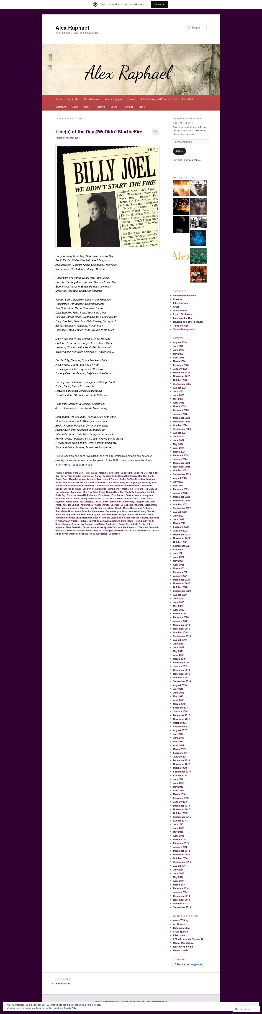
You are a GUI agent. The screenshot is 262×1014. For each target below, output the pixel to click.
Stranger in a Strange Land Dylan (88, 524)
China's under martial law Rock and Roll (127, 488)
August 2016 (180, 775)
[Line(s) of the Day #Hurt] (198, 188)
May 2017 (178, 741)
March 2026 (179, 361)
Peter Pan (60, 514)
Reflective (100, 106)
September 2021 (182, 545)
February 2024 (181, 455)
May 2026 (178, 353)
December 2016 (181, 760)
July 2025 (178, 391)
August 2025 (180, 387)
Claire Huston (180, 931)
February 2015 (181, 843)
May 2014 (178, 877)
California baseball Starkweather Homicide (117, 485)
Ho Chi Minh (116, 498)
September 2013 (182, 907)
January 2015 (180, 847)
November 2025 (181, 376)
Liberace (115, 504)
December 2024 (181, 417)
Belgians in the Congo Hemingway (120, 476)
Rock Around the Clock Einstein (109, 517)
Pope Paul (86, 514)
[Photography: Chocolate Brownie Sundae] (198, 207)
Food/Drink (187, 99)
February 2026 (181, 365)
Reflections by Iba (183, 946)
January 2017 (180, 756)
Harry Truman (73, 498)
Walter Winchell (93, 530)
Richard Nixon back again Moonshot (73, 517)
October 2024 (180, 425)
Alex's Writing (180, 920)
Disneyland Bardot (144, 492)
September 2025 (182, 384)
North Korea (74, 511)
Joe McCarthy (101, 501)
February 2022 (181, 526)
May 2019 (178, 651)
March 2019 (179, 658)
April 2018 (178, 700)
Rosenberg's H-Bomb (137, 517)
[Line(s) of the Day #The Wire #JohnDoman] (198, 222)
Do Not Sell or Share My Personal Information (144, 1001)
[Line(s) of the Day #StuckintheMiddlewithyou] (198, 275)
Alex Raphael (72, 27)
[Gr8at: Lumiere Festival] (181, 225)
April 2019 (178, 655)
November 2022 (181, 500)
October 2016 (180, 767)
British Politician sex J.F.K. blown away (105, 482)
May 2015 (178, 831)
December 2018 (181, 670)
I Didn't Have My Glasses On (188, 939)
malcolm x (73, 508)
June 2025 (178, 395)
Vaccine (81, 530)
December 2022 (181, 496)
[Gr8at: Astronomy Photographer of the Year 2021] (198, 238)
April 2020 (178, 609)
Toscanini (143, 527)
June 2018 (178, 692)
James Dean (72, 501)
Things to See (180, 325)
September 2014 (182, 862)
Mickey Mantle (114, 508)
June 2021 (178, 557)
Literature (61, 106)
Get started (159, 4)
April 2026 (178, 357)
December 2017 (181, 715)
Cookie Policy (71, 1008)
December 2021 (181, 534)
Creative (177, 299)
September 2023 (182, 474)
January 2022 (180, 530)
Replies (114, 533)
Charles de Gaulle (72, 488)
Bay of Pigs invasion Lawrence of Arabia (81, 476)
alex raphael (115, 472)
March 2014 (179, 884)
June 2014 (178, 873)
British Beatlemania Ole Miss (70, 482)
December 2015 (181, 805)
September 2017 (182, 726)
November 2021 (181, 538)
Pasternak (111, 511)
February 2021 (181, 572)
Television (128, 106)
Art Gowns (179, 924)
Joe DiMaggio (86, 501)
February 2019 (181, 662)
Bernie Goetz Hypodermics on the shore (75, 479)
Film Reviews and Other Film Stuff (159, 99)
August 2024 (180, 432)
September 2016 (182, 771)
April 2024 (178, 448)
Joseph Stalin (142, 501)
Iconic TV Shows (182, 314)
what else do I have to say (82, 533)
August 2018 (180, 685)
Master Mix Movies (183, 942)
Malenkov (85, 508)
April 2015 (178, 835)
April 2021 (178, 564)
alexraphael (128, 472)
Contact (131, 99)
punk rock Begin (109, 514)
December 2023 (181, 462)
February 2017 (181, 752)
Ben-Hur (142, 476)
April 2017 (178, 745)
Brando (114, 479)
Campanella (146, 485)
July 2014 (178, 869)
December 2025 (181, 372)
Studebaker (112, 524)
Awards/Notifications (184, 295)
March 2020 (179, 613)
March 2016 (179, 794)
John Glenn (115, 501)
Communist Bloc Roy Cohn (84, 492)
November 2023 (181, 466)
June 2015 (178, 828)
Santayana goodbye (110, 520)
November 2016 (181, 764)
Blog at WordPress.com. (107, 1001)
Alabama (103, 472)
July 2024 (178, 436)
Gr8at (176, 306)
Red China (132, 514)
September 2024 (182, 429)
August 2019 (180, 639)
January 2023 (180, 493)
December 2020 (181, 579)
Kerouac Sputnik (71, 504)
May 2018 (178, 696)
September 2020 (182, 590)
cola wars (64, 492)
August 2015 (180, 820)
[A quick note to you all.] (181, 256)
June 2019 (178, 647)
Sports (114, 106)
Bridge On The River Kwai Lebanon (137, 479)
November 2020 (181, 583)
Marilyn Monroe (98, 508)
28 (156, 132)
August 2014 (180, 865)
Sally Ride (94, 520)
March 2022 (179, 523)
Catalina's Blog (181, 928)
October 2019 (180, 632)
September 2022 (182, 508)
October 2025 (180, 380)
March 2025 (179, 406)
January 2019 (180, 666)
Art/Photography (113, 99)
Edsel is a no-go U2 (76, 495)
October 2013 (180, 903)
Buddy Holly (88, 485)
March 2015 (179, 839)
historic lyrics (102, 498)
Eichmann (92, 495)
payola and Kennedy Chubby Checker (136, 511)
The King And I (130, 527)
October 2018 (180, 677)
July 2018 (178, 688)
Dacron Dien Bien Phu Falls (120, 492)
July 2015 (178, 824)
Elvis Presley (118, 495)
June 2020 (178, 602)
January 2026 (180, 368)
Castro (58, 488)
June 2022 (178, 519)
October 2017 (180, 722)
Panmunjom (98, 511)
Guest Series (180, 310)
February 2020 (181, 617)
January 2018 (180, 711)
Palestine (86, 511)
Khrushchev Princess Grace (95, 504)
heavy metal (87, 498)
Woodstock (101, 533)
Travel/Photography (184, 329)
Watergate (107, 530)
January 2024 (180, 459)
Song (123, 520)
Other (86, 106)
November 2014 (181, 854)
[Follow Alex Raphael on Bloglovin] (188, 965)
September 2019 (182, 636)
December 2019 (181, 625)
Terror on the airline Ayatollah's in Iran (102, 527)
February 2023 (181, 489)
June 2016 (178, 783)
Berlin (151, 476)
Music (75, 106)
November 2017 (181, 719)
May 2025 (178, 399)
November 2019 (181, 628)
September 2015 (182, 816)
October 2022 (180, 504)
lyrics (147, 504)
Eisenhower (104, 495)
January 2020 (180, 621)
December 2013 (181, 896)
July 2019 (178, 643)
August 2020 (180, 594)
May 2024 (178, 444)
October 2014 (180, 858)
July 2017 (178, 734)
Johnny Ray (128, 501)
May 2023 (178, 485)
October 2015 (180, 813)
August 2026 (180, 342)
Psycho (96, 514)
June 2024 (178, 440)
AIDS (94, 472)
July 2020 (178, 598)
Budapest (76, 485)
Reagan (122, 514)
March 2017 (179, 749)
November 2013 (181, 899)
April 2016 (178, 790)
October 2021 (180, 542)
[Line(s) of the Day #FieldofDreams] (198, 256)
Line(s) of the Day (74, 472)
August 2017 (180, 730)
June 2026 (178, 349)
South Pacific (148, 520)
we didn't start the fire (125, 530)
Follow (179, 151)
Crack (102, 492)
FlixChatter (179, 935)
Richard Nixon (146, 514)
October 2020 (180, 587)
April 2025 (178, 402)
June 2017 (178, 737)
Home (59, 99)
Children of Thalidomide (94, 488)
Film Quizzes (180, 303)
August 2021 (180, 549)
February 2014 (181, 888)
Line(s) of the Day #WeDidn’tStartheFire (98, 131)
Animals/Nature (91, 99)
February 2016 (181, 798)
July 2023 (178, 481)
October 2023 (180, 470)
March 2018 (179, 703)
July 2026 (178, 346)
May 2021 (178, 560)
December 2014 (181, 850)
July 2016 (178, 779)
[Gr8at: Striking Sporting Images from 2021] (181, 188)
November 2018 (181, 673)
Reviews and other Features (188, 321)
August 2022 (180, 512)
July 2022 (178, 515)
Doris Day (60, 495)
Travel (142, 106)
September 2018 (182, 681)
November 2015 (181, 809)
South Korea (133, 520)
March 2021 (179, 568)
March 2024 (179, 451)
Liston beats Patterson (131, 504)
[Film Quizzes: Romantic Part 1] (181, 207)
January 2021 (180, 575)
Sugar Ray (124, 524)
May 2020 (178, 606)
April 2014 (178, 880)
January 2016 (180, 801)
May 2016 (178, 786)
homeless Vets (130, 498)
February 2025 (181, 410)
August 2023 (180, 478)
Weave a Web (180, 950)
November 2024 (181, 421)
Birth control (103, 479)
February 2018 (181, 707)
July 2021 (178, 553)
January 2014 (180, 892)
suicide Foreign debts (141, 524)
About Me (73, 99)
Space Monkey (62, 524)
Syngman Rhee (63, 527)
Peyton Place (73, 514)
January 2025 (180, 414)
